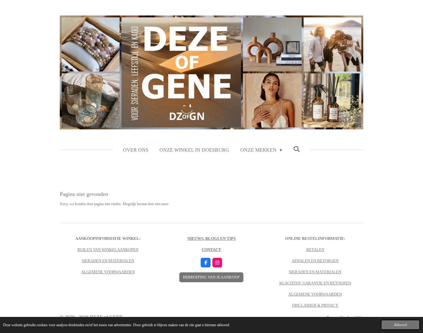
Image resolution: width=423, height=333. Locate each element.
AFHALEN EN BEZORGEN (315, 260)
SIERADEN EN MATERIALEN (108, 260)
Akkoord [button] (400, 325)
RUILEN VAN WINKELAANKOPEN (107, 249)
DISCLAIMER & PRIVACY (315, 305)
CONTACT (211, 249)
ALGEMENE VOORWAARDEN (108, 272)
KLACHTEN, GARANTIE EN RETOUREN (315, 283)
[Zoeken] (296, 149)
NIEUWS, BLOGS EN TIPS (211, 238)
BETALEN (315, 249)
